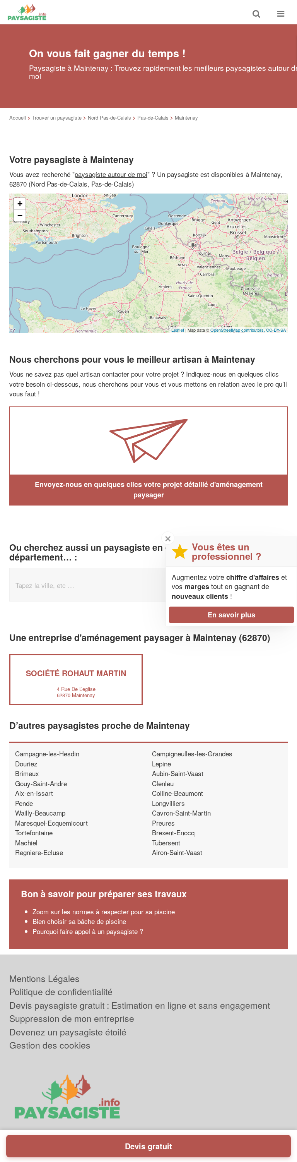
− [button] (19, 215)
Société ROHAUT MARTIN (76, 673)
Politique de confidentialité (61, 991)
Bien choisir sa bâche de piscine (79, 921)
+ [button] (19, 204)
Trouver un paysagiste (57, 117)
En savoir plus (231, 615)
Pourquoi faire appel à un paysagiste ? (87, 931)
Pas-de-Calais (153, 117)
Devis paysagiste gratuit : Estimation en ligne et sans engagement (139, 1005)
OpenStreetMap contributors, (238, 330)
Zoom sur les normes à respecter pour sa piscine (103, 911)
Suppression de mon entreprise (71, 1018)
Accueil (17, 117)
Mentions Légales (44, 978)
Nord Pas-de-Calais (109, 117)
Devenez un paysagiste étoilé (67, 1031)
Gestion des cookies (49, 1045)
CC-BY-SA (276, 330)
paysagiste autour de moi (111, 174)
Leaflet (177, 330)
